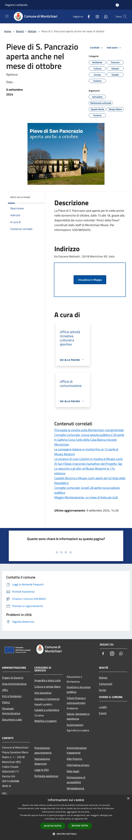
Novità (20, 31)
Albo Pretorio (74, 759)
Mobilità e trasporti (45, 721)
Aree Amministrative (14, 684)
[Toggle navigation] (7, 16)
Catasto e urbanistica (46, 710)
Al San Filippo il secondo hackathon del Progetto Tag (88, 463)
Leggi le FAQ (41, 770)
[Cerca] (125, 16)
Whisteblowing (75, 788)
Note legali (73, 771)
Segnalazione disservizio (42, 761)
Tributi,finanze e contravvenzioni (76, 700)
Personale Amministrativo (11, 710)
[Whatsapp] (104, 16)
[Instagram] (95, 16)
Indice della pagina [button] (20, 197)
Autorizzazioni (75, 725)
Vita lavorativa (42, 693)
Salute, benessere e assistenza (78, 716)
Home (7, 31)
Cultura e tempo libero (47, 686)
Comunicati (105, 684)
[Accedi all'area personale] (117, 5)
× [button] (128, 798)
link (85, 818)
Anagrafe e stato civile (47, 680)
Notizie (32, 31)
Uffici (5, 690)
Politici (6, 702)
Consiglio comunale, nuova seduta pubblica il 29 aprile (89, 435)
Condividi (95, 47)
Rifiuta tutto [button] (80, 825)
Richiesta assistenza (46, 776)
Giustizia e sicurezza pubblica (78, 689)
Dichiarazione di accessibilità (76, 779)
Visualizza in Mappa (90, 280)
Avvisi (102, 690)
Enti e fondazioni (12, 696)
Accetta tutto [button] (52, 825)
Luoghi (103, 707)
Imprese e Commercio (46, 699)
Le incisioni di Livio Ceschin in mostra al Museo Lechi (88, 459)
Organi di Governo (12, 678)
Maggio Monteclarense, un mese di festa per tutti (86, 497)
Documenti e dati (12, 719)
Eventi (103, 713)
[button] (66, 834)
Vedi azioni (112, 47)
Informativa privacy (78, 765)
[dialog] (66, 817)
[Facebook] (87, 16)
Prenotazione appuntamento (43, 750)
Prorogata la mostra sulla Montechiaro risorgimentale (89, 430)
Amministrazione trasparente (77, 750)
